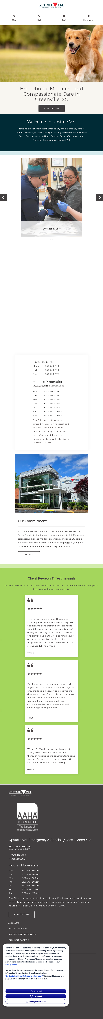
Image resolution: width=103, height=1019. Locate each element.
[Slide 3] (52, 239)
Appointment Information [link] (23, 934)
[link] (51, 5)
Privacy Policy (11, 964)
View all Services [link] (18, 928)
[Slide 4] (55, 239)
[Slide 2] (50, 239)
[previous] (3, 197)
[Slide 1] (47, 239)
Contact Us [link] (51, 108)
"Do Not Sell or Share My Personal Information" (24, 976)
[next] (99, 197)
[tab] (41, 386)
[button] (4, 6)
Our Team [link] (29, 555)
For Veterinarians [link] (19, 940)
